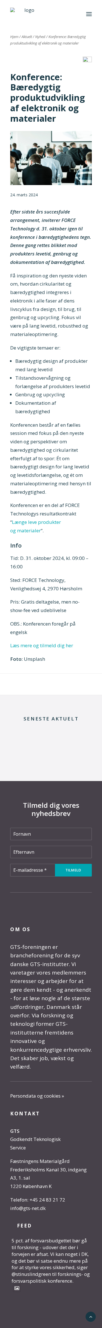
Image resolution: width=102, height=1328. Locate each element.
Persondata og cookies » (37, 1096)
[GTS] (27, 14)
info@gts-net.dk (28, 1208)
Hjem (14, 36)
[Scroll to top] (91, 1316)
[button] (89, 14)
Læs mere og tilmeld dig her (41, 645)
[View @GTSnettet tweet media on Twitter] (17, 1288)
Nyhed (40, 36)
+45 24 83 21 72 (47, 1199)
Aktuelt (27, 36)
